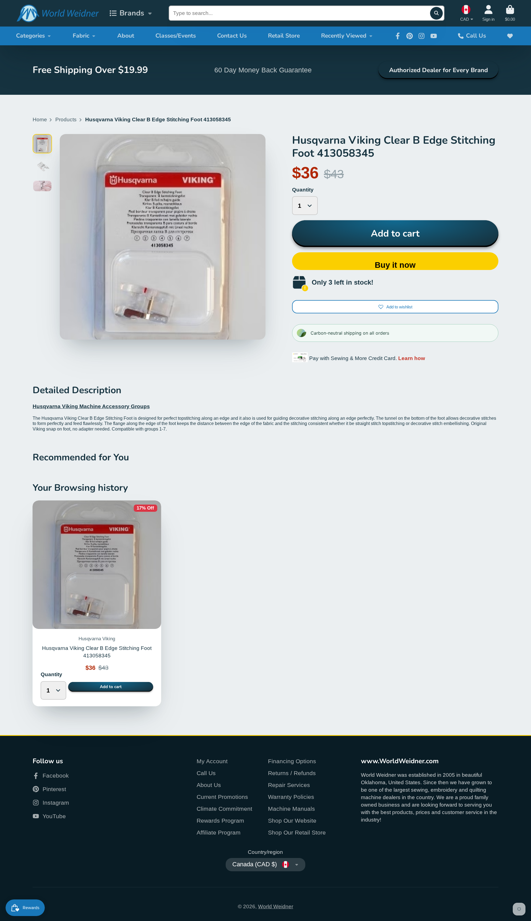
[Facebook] (397, 36)
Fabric (81, 36)
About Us (209, 785)
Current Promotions (222, 797)
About (125, 36)
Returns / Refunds (292, 773)
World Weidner (275, 906)
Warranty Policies (291, 797)
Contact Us (232, 36)
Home (40, 119)
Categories (30, 36)
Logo (57, 13)
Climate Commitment (224, 808)
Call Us (476, 36)
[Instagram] (421, 36)
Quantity (303, 190)
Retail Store (284, 36)
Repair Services (289, 785)
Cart (510, 13)
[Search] (436, 13)
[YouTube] (433, 36)
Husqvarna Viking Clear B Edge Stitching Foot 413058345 (97, 603)
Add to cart (395, 233)
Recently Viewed (343, 36)
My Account (212, 761)
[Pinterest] (409, 36)
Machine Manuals (291, 808)
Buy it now (395, 265)
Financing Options (292, 761)
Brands (131, 13)
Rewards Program (220, 820)
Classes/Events (175, 36)
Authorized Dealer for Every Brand (438, 70)
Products (66, 119)
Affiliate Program (219, 832)
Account (488, 13)
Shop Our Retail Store (297, 832)
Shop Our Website (292, 820)
